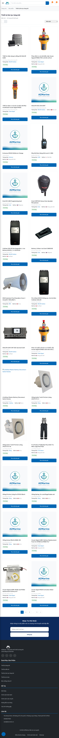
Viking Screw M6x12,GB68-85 (12, 540)
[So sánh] (27, 32)
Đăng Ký (29, 634)
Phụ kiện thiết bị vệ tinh (8, 593)
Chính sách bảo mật (32, 735)
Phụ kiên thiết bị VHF (7, 203)
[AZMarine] (7, 3)
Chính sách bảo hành (6, 695)
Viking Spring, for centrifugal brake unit (43, 494)
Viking (39, 403)
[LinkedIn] (14, 655)
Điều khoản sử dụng (20, 735)
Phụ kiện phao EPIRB (36, 544)
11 (36, 612)
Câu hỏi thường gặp (6, 706)
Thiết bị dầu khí (5, 669)
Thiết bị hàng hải (5, 665)
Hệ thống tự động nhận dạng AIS (10, 60)
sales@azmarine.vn (9, 722)
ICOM (39, 157)
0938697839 (7, 719)
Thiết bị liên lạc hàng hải (7, 673)
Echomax (11, 157)
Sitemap (41, 735)
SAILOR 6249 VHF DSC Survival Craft (14, 347)
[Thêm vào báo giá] (27, 35)
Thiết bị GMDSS (6, 350)
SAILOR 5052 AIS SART (38, 105)
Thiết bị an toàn (5, 677)
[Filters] (4, 734)
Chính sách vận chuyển (7, 698)
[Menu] (3, 3)
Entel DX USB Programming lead (12, 201)
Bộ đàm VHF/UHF (35, 155)
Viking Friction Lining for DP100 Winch (14, 494)
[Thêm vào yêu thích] (27, 38)
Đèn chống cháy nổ (6, 681)
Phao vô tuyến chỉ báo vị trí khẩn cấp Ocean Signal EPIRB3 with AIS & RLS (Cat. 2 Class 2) (42, 349)
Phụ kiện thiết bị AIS (35, 60)
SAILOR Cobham (12, 61)
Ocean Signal (41, 61)
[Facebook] (2, 655)
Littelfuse (11, 403)
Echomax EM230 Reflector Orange (13, 153)
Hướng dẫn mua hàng (6, 702)
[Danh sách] (5, 21)
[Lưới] (2, 21)
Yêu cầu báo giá (15, 69)
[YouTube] (6, 655)
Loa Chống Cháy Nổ (7, 302)
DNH (10, 303)
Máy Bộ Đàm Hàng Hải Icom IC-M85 (42, 153)
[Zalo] (10, 655)
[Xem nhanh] (27, 28)
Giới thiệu (3, 691)
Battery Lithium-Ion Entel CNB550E (42, 248)
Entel (10, 205)
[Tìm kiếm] (47, 3)
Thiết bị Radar (6, 155)
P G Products (41, 450)
